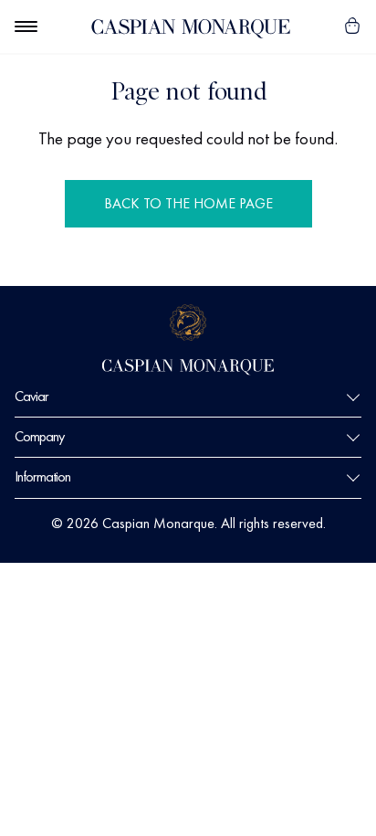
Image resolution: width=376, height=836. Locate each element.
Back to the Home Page (188, 203)
